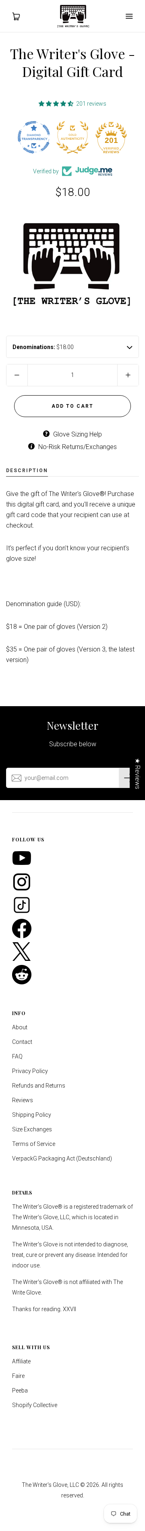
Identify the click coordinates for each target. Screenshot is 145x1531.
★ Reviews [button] (137, 773)
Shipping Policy (31, 1115)
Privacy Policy (30, 1071)
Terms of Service (33, 1144)
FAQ (17, 1056)
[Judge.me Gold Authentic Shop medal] (34, 137)
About (19, 1027)
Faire (18, 1376)
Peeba (20, 1390)
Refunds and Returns (38, 1085)
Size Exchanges (32, 1129)
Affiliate (21, 1361)
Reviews (22, 1100)
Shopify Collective (34, 1405)
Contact (22, 1042)
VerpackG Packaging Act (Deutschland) (62, 1158)
